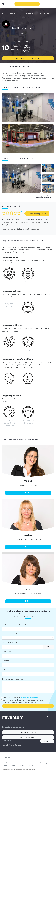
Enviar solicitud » (28, 706)
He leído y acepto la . (20, 697)
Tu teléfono (7, 670)
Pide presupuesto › (28, 732)
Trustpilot (6, 758)
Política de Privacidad (29, 697)
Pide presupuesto (27, 4)
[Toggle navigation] (51, 3)
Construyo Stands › (28, 737)
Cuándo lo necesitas (10, 634)
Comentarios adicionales (12, 679)
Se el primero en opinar (19, 41)
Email (28, 493)
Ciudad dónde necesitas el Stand (15, 625)
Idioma (49, 717)
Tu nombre (6, 651)
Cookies (47, 741)
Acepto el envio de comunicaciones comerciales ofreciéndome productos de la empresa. (23, 701)
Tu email (5, 661)
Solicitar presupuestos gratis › (28, 58)
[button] (21, 179)
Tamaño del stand (9, 642)
